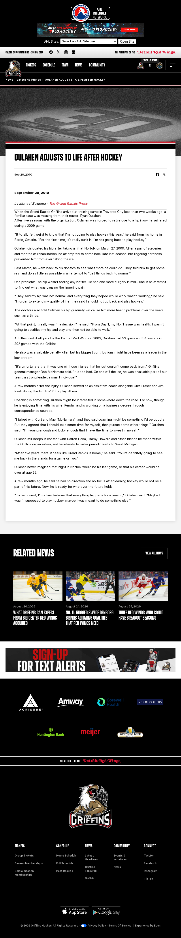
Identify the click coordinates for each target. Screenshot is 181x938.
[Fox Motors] (150, 702)
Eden (157, 925)
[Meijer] (90, 732)
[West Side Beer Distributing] (130, 732)
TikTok (148, 878)
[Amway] (70, 702)
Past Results (64, 871)
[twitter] (58, 52)
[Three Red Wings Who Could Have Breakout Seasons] (143, 586)
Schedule (49, 65)
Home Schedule (66, 855)
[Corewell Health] (110, 702)
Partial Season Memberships (24, 873)
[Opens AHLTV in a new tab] (90, 30)
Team (65, 65)
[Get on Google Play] (106, 911)
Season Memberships (29, 863)
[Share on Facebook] (157, 175)
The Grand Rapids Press (68, 204)
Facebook (150, 863)
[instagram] (66, 52)
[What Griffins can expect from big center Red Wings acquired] (38, 586)
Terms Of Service (120, 925)
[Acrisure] (31, 702)
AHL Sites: (52, 41)
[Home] (13, 68)
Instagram (150, 871)
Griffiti (89, 878)
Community (97, 65)
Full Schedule (64, 863)
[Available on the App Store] (74, 911)
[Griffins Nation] (91, 660)
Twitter (149, 855)
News (78, 65)
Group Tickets (24, 855)
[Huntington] (51, 732)
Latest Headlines (29, 79)
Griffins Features (91, 869)
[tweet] (164, 175)
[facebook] (51, 52)
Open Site (127, 41)
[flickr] (73, 52)
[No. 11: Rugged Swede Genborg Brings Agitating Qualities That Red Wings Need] (90, 586)
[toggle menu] (172, 65)
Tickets (31, 65)
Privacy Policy (97, 925)
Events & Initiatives (120, 857)
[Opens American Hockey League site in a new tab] (90, 13)
